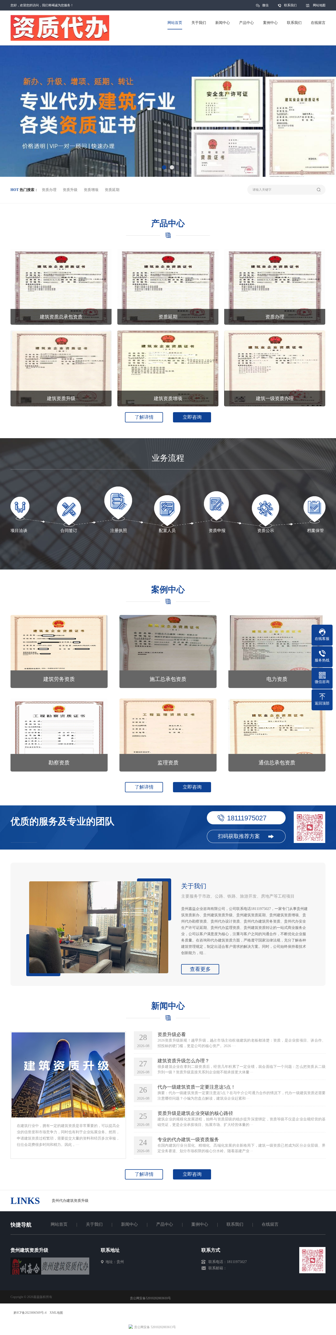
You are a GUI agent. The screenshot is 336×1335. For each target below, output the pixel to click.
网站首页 (59, 1224)
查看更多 (200, 969)
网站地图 (319, 5)
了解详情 (144, 417)
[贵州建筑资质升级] (49, 1273)
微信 (265, 5)
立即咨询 (192, 417)
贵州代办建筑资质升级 (70, 1201)
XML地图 (56, 1313)
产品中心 (164, 1224)
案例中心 (199, 1224)
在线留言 (270, 1224)
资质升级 (70, 190)
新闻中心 (129, 1224)
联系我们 (290, 5)
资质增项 (91, 190)
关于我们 (94, 1224)
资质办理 (49, 190)
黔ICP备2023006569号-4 (30, 1313)
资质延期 (112, 190)
